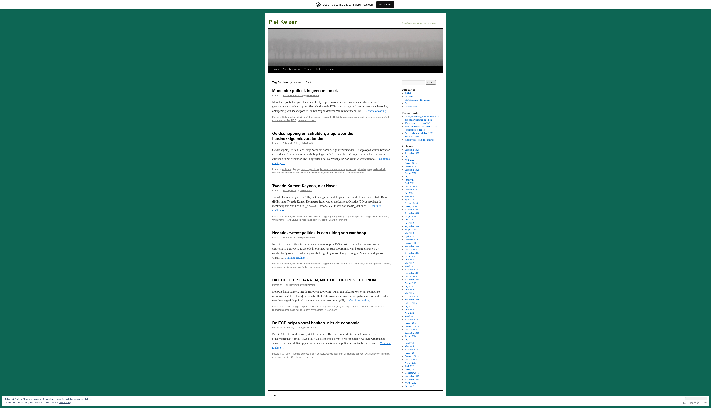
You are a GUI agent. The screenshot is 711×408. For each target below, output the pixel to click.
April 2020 (409, 199)
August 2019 (410, 216)
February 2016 (411, 296)
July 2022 (409, 156)
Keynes (297, 219)
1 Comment (331, 309)
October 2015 (411, 302)
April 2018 (409, 236)
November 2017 (412, 246)
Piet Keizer (282, 22)
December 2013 (412, 356)
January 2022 (411, 162)
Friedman (383, 216)
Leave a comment (307, 120)
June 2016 (409, 289)
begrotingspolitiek (310, 169)
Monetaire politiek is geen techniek (305, 90)
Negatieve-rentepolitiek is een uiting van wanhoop (319, 232)
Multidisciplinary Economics (306, 116)
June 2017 (409, 259)
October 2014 (411, 329)
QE (292, 356)
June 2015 (409, 309)
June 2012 (409, 386)
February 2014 (411, 349)
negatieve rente (299, 266)
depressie (306, 306)
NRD (293, 120)
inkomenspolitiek (372, 263)
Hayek (289, 219)
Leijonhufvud (366, 306)
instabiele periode (354, 353)
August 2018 (410, 229)
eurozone (351, 169)
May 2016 (409, 292)
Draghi (368, 216)
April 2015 (409, 312)
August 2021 (410, 172)
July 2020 (409, 192)
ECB (332, 116)
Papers (408, 103)
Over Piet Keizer (291, 69)
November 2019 (412, 209)
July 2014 (409, 339)
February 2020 (411, 202)
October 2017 (411, 249)
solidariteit (340, 172)
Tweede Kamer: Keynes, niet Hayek (305, 185)
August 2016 (410, 282)
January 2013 (411, 369)
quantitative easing (313, 172)
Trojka (324, 219)
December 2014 (412, 326)
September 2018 (412, 226)
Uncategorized (411, 106)
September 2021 (412, 169)
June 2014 (409, 342)
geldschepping (364, 169)
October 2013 (411, 359)
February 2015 (411, 319)
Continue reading (378, 111)
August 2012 (410, 382)
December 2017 (412, 242)
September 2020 (412, 189)
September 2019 (412, 212)
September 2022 (412, 152)
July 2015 (409, 306)
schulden (328, 172)
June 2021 (409, 179)
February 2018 (411, 239)
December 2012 (412, 372)
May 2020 (409, 196)
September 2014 (412, 332)
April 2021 (409, 182)
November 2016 (412, 272)
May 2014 (409, 346)
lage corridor (352, 306)
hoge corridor (329, 306)
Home (276, 69)
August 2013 (410, 362)
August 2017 (410, 256)
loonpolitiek (278, 172)
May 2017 (409, 262)
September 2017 (412, 252)
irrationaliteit (379, 169)
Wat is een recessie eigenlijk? (417, 123)
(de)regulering (337, 216)
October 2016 (411, 276)
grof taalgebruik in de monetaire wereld (369, 116)
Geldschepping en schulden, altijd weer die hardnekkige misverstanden (312, 135)
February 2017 (411, 269)
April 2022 (409, 159)
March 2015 (410, 316)
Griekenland (342, 116)
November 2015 (412, 299)
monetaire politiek (281, 120)
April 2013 (409, 366)
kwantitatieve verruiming (377, 353)
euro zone (317, 353)
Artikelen (286, 306)
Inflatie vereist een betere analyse (419, 139)
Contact (308, 69)
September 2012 (412, 379)
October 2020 (411, 186)
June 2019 (409, 222)
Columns (286, 116)
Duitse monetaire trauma (332, 169)
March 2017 (410, 266)
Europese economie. (333, 353)
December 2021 (412, 166)
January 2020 (411, 206)
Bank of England (338, 263)
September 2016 (412, 279)
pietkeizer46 (312, 95)
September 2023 (412, 149)
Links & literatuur (325, 69)
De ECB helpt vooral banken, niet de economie (316, 323)
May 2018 (409, 232)
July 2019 (409, 219)
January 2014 (411, 352)
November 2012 (412, 376)
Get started (385, 4)
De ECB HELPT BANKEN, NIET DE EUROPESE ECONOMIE (326, 280)
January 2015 (411, 322)
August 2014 (410, 336)
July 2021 (409, 176)
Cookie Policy (65, 402)
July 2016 (409, 286)
